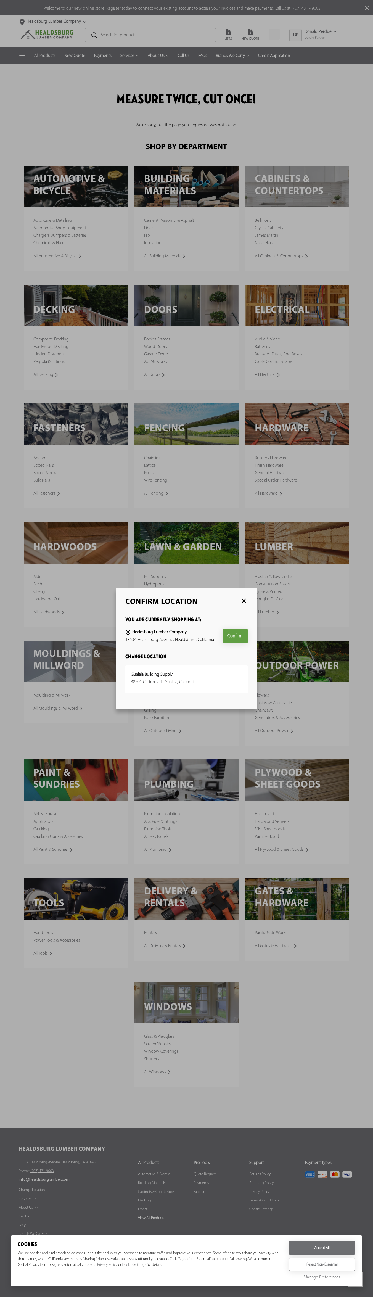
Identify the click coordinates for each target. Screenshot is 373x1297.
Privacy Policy (107, 1265)
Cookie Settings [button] (134, 1265)
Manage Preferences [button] (322, 1277)
